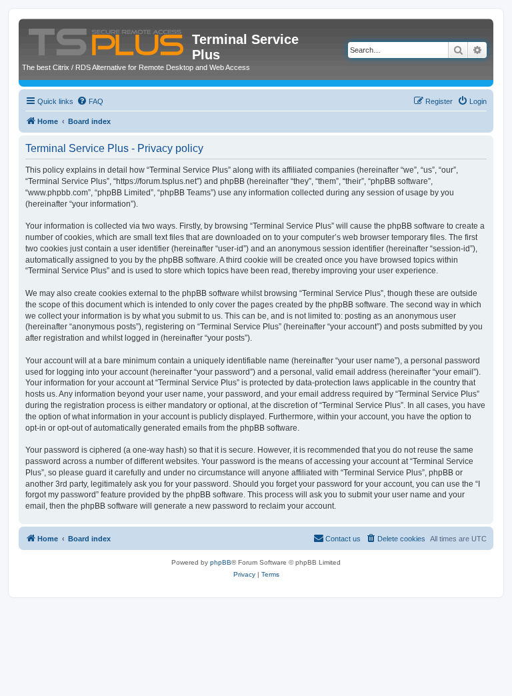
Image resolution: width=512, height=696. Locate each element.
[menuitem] (90, 101)
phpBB (220, 562)
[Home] (107, 39)
